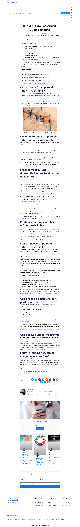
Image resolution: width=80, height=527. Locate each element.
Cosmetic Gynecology (39, 502)
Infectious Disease (65, 502)
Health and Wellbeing (66, 505)
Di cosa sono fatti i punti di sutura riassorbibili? (32, 72)
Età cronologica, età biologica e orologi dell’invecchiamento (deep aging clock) (54, 456)
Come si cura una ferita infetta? (29, 81)
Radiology (64, 506)
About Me (18, 13)
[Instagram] (12, 502)
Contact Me (40, 428)
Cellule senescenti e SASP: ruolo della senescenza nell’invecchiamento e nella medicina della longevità (27, 458)
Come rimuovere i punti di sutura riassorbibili (32, 78)
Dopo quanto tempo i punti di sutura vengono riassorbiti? (34, 74)
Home (9, 13)
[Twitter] (10, 502)
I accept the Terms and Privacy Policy (29, 483)
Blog (14, 13)
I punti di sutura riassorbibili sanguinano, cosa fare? (33, 83)
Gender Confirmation (39, 505)
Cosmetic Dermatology (39, 503)
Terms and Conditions (34, 525)
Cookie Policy (41, 525)
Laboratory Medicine (66, 508)
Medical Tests (50, 503)
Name (21, 479)
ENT (62, 503)
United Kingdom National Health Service (32, 369)
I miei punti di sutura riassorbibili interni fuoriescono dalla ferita (36, 75)
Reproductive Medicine (66, 501)
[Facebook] (8, 502)
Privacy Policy (46, 525)
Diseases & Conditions (52, 501)
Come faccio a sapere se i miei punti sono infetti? (33, 80)
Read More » (24, 466)
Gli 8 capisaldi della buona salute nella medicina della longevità (39, 461)
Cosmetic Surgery (38, 501)
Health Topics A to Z (26, 13)
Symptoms (50, 502)
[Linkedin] (15, 502)
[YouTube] (13, 502)
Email (41, 479)
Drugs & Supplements (52, 505)
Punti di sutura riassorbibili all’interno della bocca (33, 77)
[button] (32, 379)
